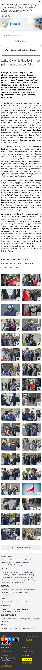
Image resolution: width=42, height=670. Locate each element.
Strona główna (5, 35)
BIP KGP (29, 640)
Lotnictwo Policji (7, 565)
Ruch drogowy (6, 562)
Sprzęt (32, 575)
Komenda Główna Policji (28, 572)
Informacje (5, 589)
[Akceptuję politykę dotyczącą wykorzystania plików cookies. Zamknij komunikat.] (39, 1)
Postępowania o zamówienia (11, 619)
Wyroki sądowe (24, 602)
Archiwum (5, 621)
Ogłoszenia (25, 609)
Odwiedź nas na (6, 639)
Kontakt (4, 625)
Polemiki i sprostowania (21, 565)
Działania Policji (6, 556)
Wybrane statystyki (30, 589)
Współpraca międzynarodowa (24, 577)
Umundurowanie (7, 577)
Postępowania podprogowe (31, 619)
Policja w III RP (16, 575)
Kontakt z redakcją (6, 651)
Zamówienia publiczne (8, 615)
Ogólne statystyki (16, 589)
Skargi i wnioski (15, 628)
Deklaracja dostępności (28, 651)
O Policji (4, 568)
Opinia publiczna (7, 595)
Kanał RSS (2, 639)
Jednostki (5, 572)
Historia (25, 575)
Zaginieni (26, 562)
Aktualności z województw (19, 560)
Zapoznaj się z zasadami (7, 663)
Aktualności (15, 35)
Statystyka (5, 586)
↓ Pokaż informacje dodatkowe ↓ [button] (21, 547)
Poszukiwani (17, 562)
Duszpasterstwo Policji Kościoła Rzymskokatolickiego (19, 580)
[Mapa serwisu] (6, 16)
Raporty (26, 592)
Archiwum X (34, 560)
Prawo (3, 598)
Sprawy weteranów (28, 628)
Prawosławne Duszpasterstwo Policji (13, 582)
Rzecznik (5, 628)
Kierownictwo (14, 572)
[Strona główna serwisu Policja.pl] (3, 16)
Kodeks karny (6, 592)
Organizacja (6, 575)
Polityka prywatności (6, 666)
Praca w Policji (6, 605)
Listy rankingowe (7, 611)
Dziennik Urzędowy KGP (10, 602)
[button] (38, 16)
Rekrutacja (18, 611)
